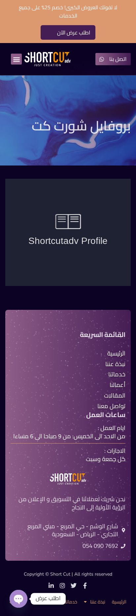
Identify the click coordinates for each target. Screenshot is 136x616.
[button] (16, 59)
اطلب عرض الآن (73, 32)
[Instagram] (62, 586)
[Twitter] (74, 586)
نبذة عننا (97, 602)
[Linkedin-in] (51, 586)
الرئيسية (119, 602)
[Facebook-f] (85, 586)
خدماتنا (70, 602)
